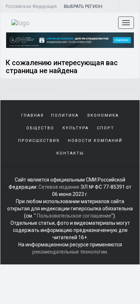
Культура (75, 128)
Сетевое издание (58, 187)
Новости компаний (95, 140)
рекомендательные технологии (69, 252)
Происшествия (39, 140)
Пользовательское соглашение (74, 216)
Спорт (105, 128)
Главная (32, 115)
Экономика (103, 115)
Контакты (70, 153)
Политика (65, 115)
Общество (40, 128)
